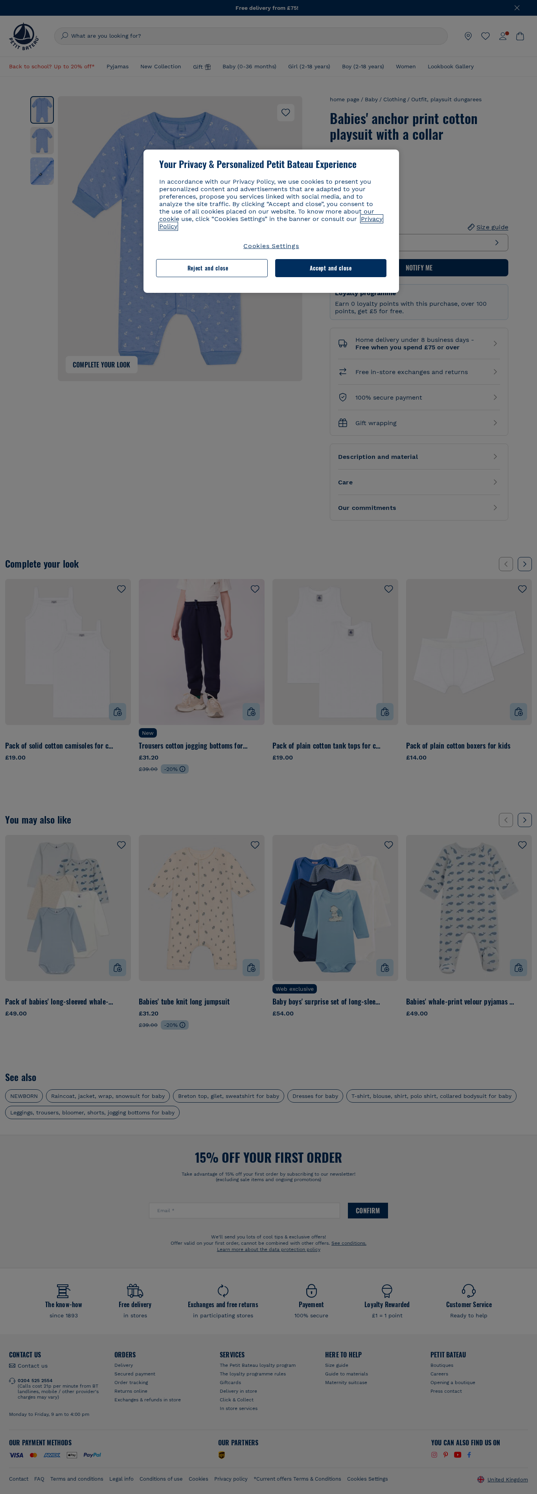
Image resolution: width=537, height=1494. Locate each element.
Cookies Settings (271, 246)
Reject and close (208, 268)
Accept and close (331, 268)
